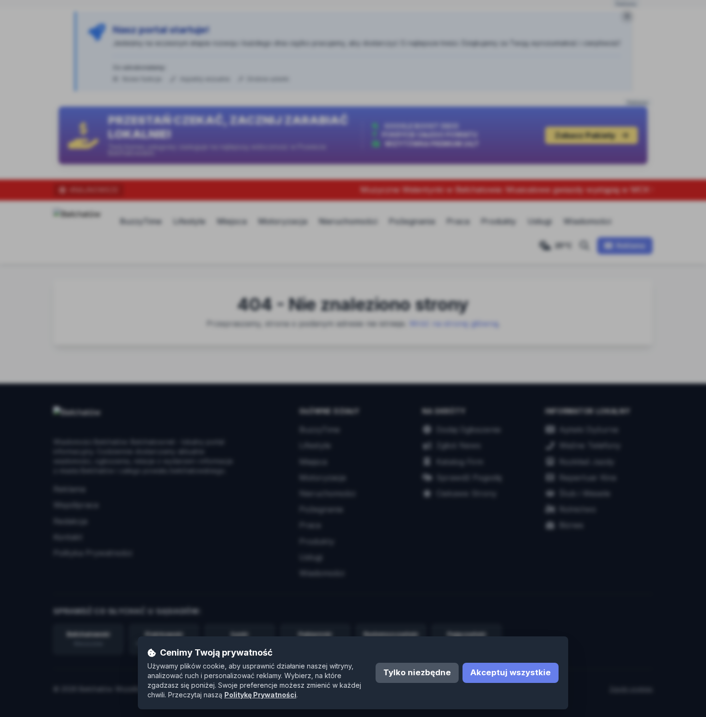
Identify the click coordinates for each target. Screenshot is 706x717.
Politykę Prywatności (260, 695)
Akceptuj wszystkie (510, 672)
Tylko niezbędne (417, 672)
